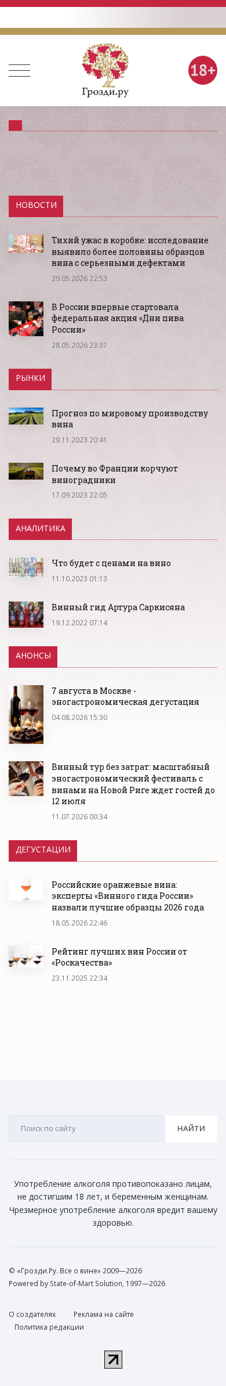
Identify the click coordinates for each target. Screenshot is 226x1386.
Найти (191, 1128)
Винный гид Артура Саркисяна (118, 607)
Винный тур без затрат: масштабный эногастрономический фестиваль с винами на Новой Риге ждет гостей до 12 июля (133, 784)
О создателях (32, 1314)
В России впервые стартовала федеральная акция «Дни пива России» (118, 318)
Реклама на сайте (104, 1314)
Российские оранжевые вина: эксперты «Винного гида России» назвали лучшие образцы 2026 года (128, 896)
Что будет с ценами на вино (111, 562)
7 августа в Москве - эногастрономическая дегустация (125, 696)
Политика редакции (49, 1327)
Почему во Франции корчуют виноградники (115, 474)
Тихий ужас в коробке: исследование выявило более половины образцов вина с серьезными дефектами (130, 251)
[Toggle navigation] (19, 71)
